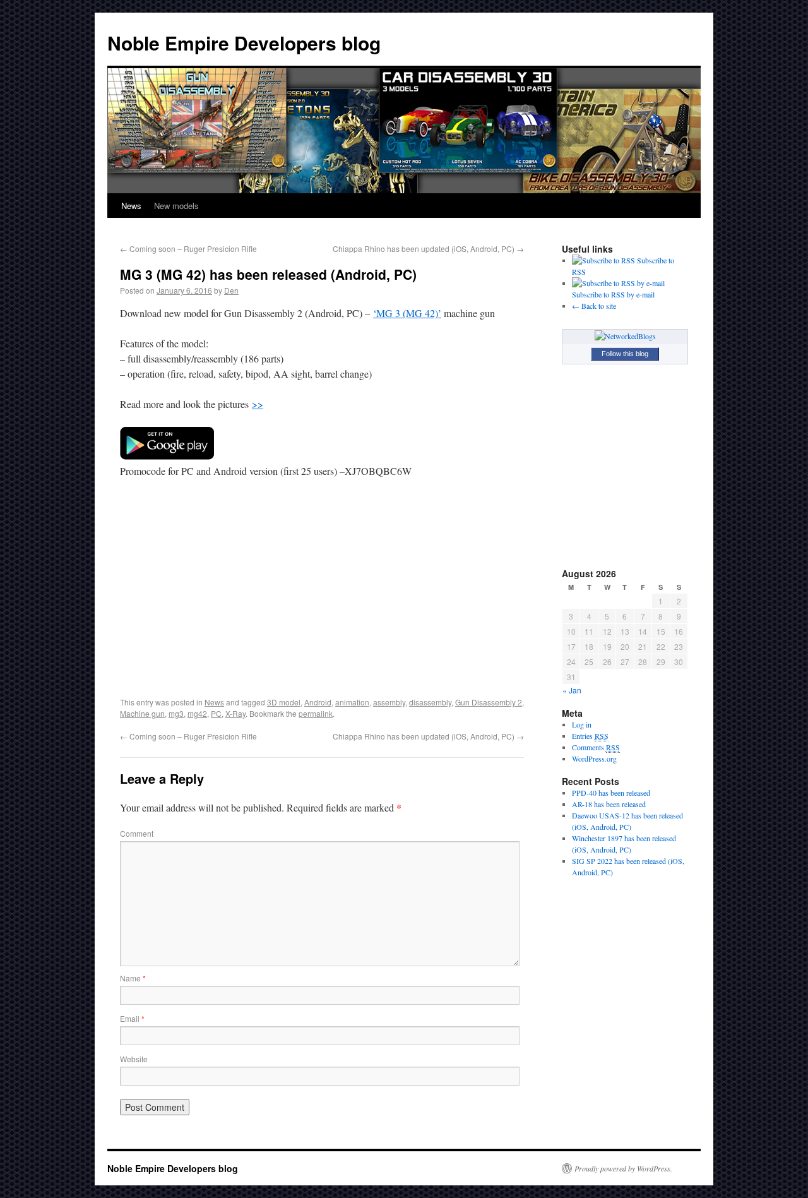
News (131, 206)
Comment (136, 833)
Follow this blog (625, 353)
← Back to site (594, 306)
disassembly (430, 702)
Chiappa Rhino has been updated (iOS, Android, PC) (428, 248)
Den (231, 290)
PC (216, 713)
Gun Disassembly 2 (488, 702)
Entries (590, 736)
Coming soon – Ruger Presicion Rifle (188, 248)
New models (176, 206)
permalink (316, 713)
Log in (581, 724)
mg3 (176, 713)
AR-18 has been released (609, 804)
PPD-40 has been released (611, 793)
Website (134, 1058)
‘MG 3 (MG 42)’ (407, 313)
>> (257, 403)
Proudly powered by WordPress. (623, 1168)
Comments (596, 747)
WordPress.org (594, 758)
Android (317, 702)
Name (133, 978)
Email (132, 1018)
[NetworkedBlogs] (625, 336)
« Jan (571, 690)
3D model (283, 702)
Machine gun (142, 713)
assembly (389, 702)
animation (352, 702)
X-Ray (235, 713)
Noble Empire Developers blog (244, 42)
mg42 (197, 713)
